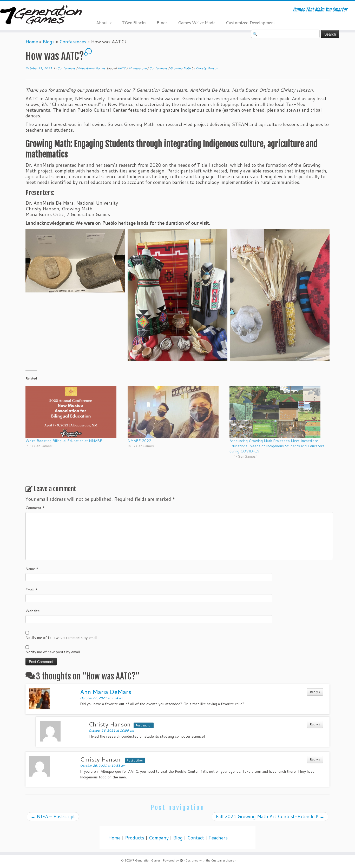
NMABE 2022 (139, 440)
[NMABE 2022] (176, 412)
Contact (195, 837)
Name (31, 568)
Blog (178, 837)
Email (31, 589)
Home (31, 41)
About (102, 22)
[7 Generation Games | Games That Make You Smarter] (41, 15)
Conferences (72, 41)
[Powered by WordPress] (181, 859)
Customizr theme (222, 860)
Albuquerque (137, 68)
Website (32, 610)
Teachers (218, 837)
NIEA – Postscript (53, 816)
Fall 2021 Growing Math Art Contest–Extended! (270, 816)
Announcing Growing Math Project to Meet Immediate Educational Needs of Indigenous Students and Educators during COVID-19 (276, 446)
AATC (122, 68)
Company (159, 837)
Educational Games (92, 68)
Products (134, 837)
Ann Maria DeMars (105, 691)
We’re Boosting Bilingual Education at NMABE (63, 440)
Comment (35, 507)
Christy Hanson (207, 68)
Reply (315, 692)
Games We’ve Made (196, 22)
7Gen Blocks (134, 22)
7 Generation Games (147, 860)
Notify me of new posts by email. (53, 652)
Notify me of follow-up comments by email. (61, 637)
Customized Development (250, 22)
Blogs (162, 22)
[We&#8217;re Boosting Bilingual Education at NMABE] (73, 412)
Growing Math (181, 68)
